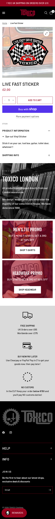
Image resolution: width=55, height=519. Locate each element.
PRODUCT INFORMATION (15, 130)
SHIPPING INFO (10, 155)
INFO (5, 459)
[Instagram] (12, 432)
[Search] (45, 12)
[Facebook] (5, 432)
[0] (50, 12)
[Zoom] (46, 33)
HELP (6, 448)
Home (4, 23)
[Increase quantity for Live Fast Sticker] (13, 100)
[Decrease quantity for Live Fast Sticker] (4, 100)
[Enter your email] (50, 490)
